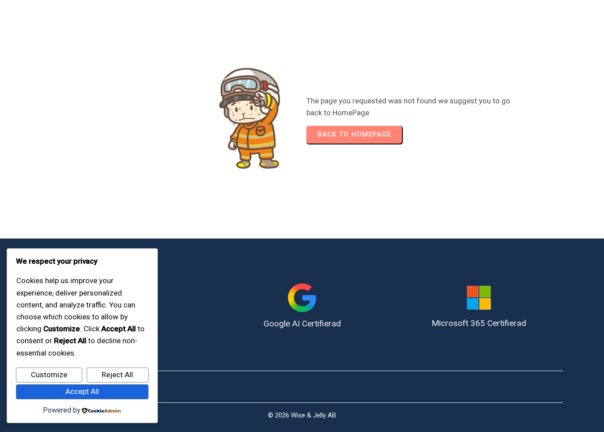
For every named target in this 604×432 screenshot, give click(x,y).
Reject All (117, 374)
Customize (49, 374)
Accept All (82, 391)
